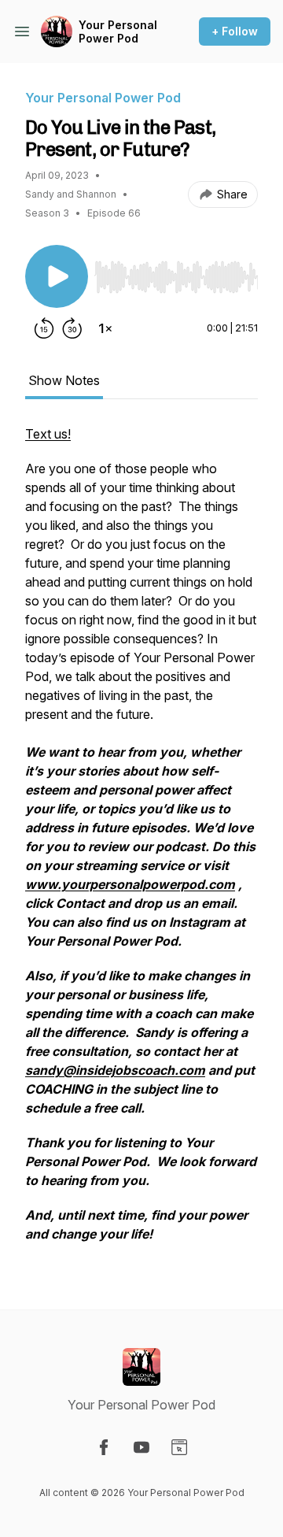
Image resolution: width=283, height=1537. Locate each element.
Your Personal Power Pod (118, 32)
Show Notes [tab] (64, 380)
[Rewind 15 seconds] (44, 328)
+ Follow (234, 31)
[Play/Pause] (56, 276)
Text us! (48, 434)
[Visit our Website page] (179, 1447)
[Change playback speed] (105, 328)
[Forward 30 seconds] (72, 328)
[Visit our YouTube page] (141, 1447)
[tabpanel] (141, 841)
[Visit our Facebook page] (104, 1447)
